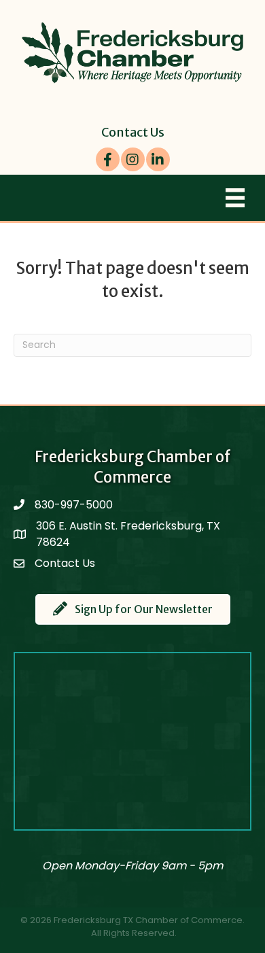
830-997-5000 (74, 505)
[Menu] (235, 197)
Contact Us (132, 132)
